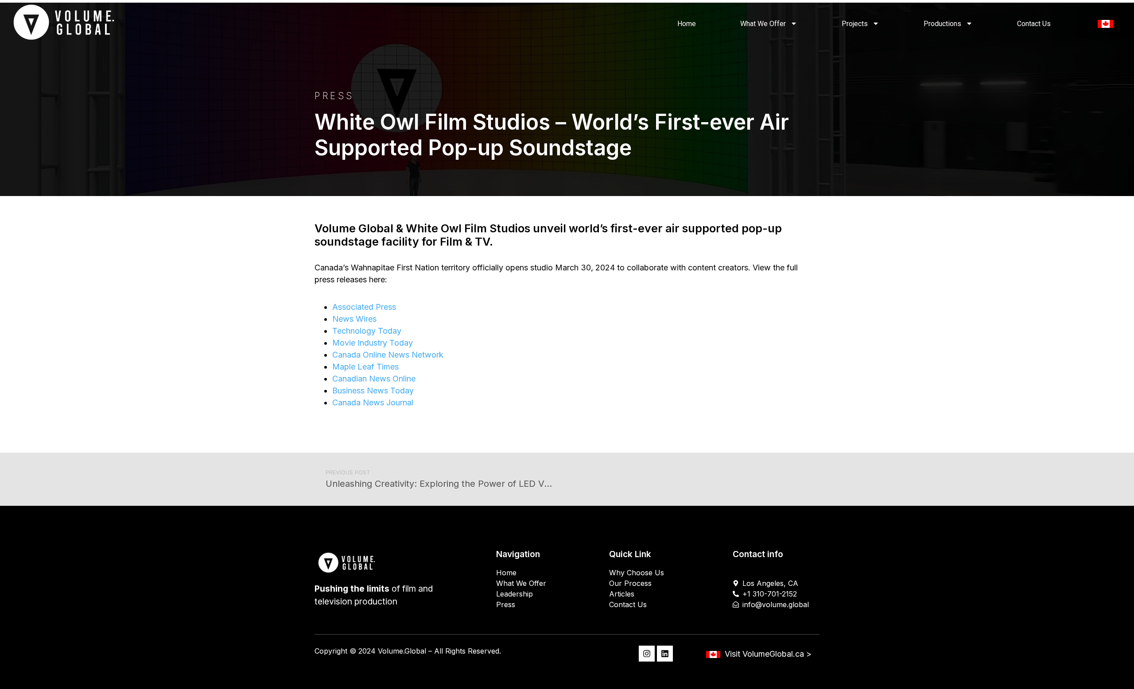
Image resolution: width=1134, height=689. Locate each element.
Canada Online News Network (387, 354)
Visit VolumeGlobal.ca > (768, 653)
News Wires (354, 318)
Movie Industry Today (372, 342)
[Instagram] (647, 654)
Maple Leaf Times (365, 366)
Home (686, 23)
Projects (855, 23)
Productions (942, 23)
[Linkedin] (665, 654)
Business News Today (373, 390)
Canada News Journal (372, 402)
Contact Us (1034, 23)
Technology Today (366, 330)
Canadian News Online (374, 378)
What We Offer (763, 23)
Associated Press (364, 307)
